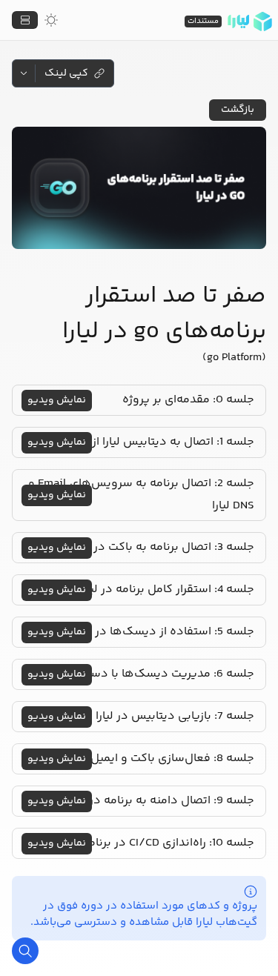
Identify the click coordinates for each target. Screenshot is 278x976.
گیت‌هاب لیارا (226, 922)
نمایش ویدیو (56, 400)
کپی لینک (66, 73)
